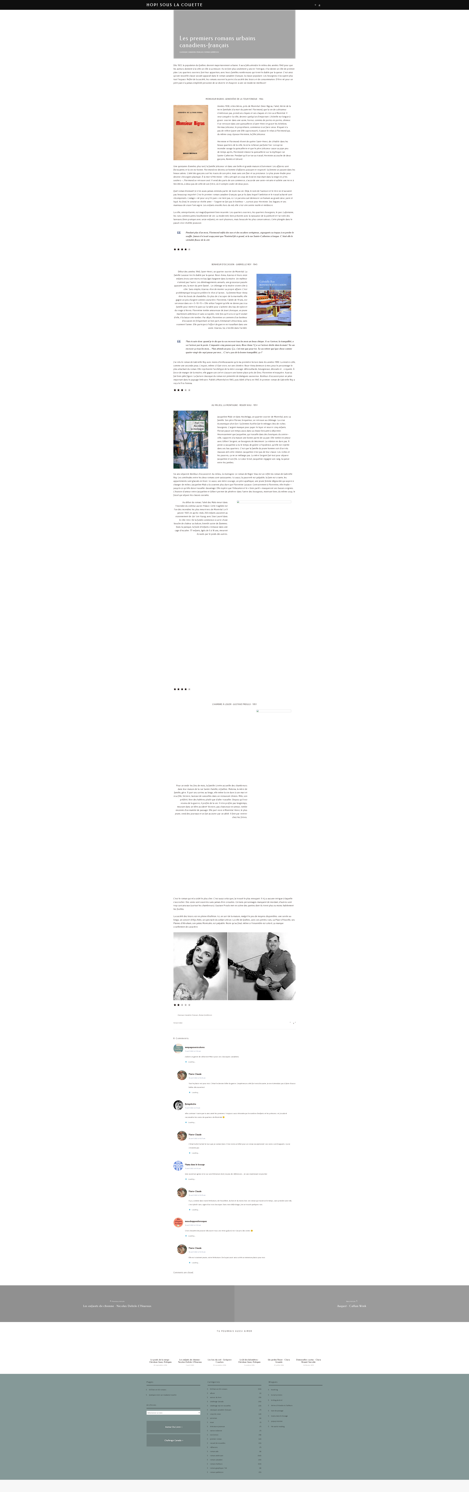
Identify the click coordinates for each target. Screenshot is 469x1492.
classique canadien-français (192, 52)
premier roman (216, 1439)
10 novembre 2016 (219, 1365)
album (212, 1393)
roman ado (214, 1451)
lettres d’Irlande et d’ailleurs (282, 1405)
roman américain (216, 1456)
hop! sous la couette (175, 5)
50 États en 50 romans (157, 1390)
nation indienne (216, 1431)
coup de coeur (215, 1414)
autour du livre (215, 1397)
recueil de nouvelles (217, 1443)
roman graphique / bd (218, 1468)
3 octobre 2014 (249, 1365)
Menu (320, 5)
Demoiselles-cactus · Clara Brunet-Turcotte (308, 1361)
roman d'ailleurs (216, 1464)
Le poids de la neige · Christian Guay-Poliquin (160, 1361)
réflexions (214, 1447)
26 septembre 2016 (160, 1365)
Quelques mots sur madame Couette (162, 1395)
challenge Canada (217, 1401)
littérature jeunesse (217, 1426)
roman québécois (211, 52)
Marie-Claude (195, 1074)
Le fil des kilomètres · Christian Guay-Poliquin (249, 1361)
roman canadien (216, 1460)
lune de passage (277, 1411)
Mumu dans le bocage (195, 1164)
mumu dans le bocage (279, 1416)
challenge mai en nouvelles (220, 1406)
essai (212, 1422)
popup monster (277, 1421)
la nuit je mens (276, 1395)
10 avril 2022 (177, 1023)
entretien (213, 1418)
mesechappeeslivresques (196, 1221)
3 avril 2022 (190, 1365)
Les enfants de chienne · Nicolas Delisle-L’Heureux (190, 1361)
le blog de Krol (276, 1400)
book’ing (274, 1390)
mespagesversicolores (195, 1047)
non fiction (214, 1435)
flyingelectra (190, 1104)
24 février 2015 (308, 1365)
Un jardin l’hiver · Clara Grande (279, 1361)
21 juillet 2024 (279, 1365)
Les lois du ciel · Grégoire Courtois (220, 1361)
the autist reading (277, 1426)
